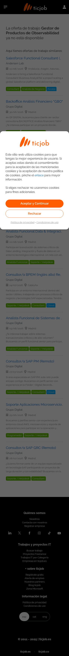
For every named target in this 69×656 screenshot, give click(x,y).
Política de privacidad (22, 222)
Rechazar (34, 213)
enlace (39, 175)
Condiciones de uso (47, 222)
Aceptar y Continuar (34, 203)
